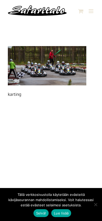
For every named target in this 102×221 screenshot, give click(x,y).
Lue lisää (61, 213)
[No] (95, 204)
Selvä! (41, 213)
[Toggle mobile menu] (91, 11)
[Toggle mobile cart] (80, 11)
